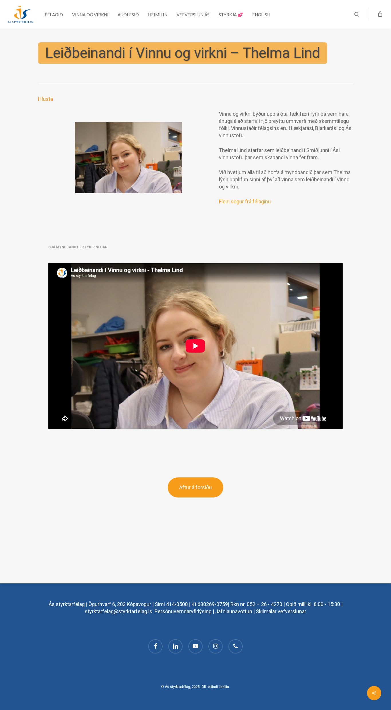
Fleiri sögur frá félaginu (245, 201)
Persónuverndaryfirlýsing (183, 611)
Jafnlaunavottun (233, 611)
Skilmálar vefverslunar (281, 611)
